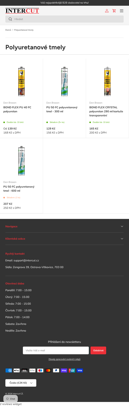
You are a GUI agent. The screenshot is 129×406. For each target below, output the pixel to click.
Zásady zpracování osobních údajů (64, 359)
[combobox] (64, 19)
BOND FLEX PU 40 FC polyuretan (17, 109)
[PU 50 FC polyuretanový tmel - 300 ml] (64, 80)
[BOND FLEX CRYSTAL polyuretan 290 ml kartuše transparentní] (107, 80)
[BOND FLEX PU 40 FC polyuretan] (21, 80)
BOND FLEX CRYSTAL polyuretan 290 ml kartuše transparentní (106, 111)
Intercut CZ (18, 393)
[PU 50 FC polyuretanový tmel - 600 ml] (21, 159)
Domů (8, 30)
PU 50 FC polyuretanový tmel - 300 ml (61, 109)
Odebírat (98, 350)
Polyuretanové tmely (23, 30)
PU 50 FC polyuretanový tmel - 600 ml (18, 188)
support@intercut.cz (26, 260)
